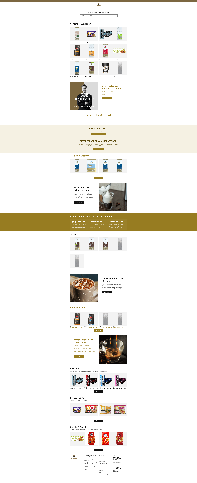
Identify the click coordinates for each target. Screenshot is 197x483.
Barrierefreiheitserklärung (103, 474)
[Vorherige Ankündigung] (71, 1)
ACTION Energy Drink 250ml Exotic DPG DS (119, 388)
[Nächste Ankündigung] (126, 1)
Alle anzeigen (98, 178)
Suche (100, 472)
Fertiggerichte (87, 42)
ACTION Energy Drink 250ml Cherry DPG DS (91, 388)
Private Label (116, 76)
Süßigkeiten (115, 59)
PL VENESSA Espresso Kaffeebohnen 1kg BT (119, 327)
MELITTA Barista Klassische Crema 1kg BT (76, 327)
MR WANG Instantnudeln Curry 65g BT (105, 417)
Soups (85, 59)
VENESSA (99, 480)
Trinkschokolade (88, 76)
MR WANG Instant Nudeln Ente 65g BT (76, 417)
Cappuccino (73, 42)
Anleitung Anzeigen (98, 148)
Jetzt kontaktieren (107, 98)
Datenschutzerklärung (102, 468)
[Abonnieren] (106, 121)
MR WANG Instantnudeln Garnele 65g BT (120, 417)
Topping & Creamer (74, 76)
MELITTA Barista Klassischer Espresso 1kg (90, 327)
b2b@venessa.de (116, 471)
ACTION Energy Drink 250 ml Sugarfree (77, 388)
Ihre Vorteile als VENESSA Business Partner (91, 216)
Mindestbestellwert (102, 461)
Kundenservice (101, 459)
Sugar (100, 59)
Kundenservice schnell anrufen (98, 133)
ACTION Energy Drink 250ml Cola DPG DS (105, 388)
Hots (114, 42)
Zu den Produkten (78, 202)
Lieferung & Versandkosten (103, 463)
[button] (71, 5)
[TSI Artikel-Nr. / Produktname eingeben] (116, 16)
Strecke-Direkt (101, 465)
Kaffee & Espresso (74, 59)
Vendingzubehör (102, 76)
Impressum (101, 470)
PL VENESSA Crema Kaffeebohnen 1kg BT (105, 327)
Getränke (101, 42)
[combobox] (98, 16)
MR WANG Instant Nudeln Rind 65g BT (90, 417)
